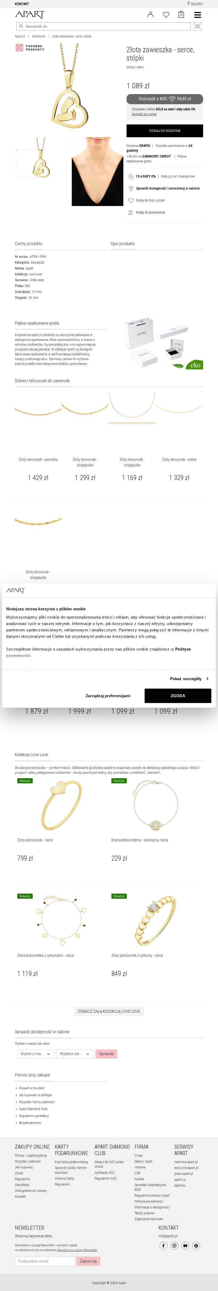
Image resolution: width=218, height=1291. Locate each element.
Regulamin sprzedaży (33, 1116)
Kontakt (20, 1197)
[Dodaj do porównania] (129, 212)
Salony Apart (143, 1161)
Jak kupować (24, 1167)
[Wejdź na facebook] (163, 1246)
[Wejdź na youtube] (185, 1246)
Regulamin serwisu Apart (152, 1195)
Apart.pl (20, 36)
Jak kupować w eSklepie (35, 1095)
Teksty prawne (144, 1213)
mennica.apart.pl (186, 1162)
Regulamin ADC (106, 1178)
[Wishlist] (166, 14)
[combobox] (35, 1054)
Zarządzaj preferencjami (108, 695)
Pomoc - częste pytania (31, 1155)
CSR (138, 1173)
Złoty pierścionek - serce (35, 840)
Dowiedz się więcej (144, 114)
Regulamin (22, 1179)
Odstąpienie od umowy (31, 1191)
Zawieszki (38, 36)
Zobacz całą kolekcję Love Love (109, 1011)
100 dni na (149, 156)
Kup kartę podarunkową (71, 1162)
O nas (139, 1155)
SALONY (196, 4)
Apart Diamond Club (33, 1109)
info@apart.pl (168, 1236)
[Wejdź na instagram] (174, 1246)
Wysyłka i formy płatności (36, 1102)
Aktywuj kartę (64, 1178)
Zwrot (19, 1173)
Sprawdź (106, 1054)
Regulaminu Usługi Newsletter (77, 1250)
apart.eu (180, 1185)
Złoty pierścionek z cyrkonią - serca (137, 955)
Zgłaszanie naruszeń (149, 1219)
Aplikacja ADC (105, 1173)
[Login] (150, 14)
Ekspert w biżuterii (31, 1088)
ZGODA (178, 695)
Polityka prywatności (149, 1201)
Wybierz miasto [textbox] (32, 1054)
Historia (140, 1167)
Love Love (35, 274)
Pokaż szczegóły (186, 678)
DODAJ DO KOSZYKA (164, 131)
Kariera (139, 1179)
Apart (29, 268)
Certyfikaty (22, 1185)
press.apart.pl (183, 1174)
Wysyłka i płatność (28, 1161)
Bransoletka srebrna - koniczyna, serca (139, 840)
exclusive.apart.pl (186, 1168)
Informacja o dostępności (152, 1207)
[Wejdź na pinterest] (196, 1246)
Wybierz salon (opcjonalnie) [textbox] (72, 1054)
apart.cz (180, 1179)
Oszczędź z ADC (165, 98)
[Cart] (181, 15)
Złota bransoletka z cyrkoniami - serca (45, 955)
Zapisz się (88, 1261)
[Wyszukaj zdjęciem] (31, 47)
